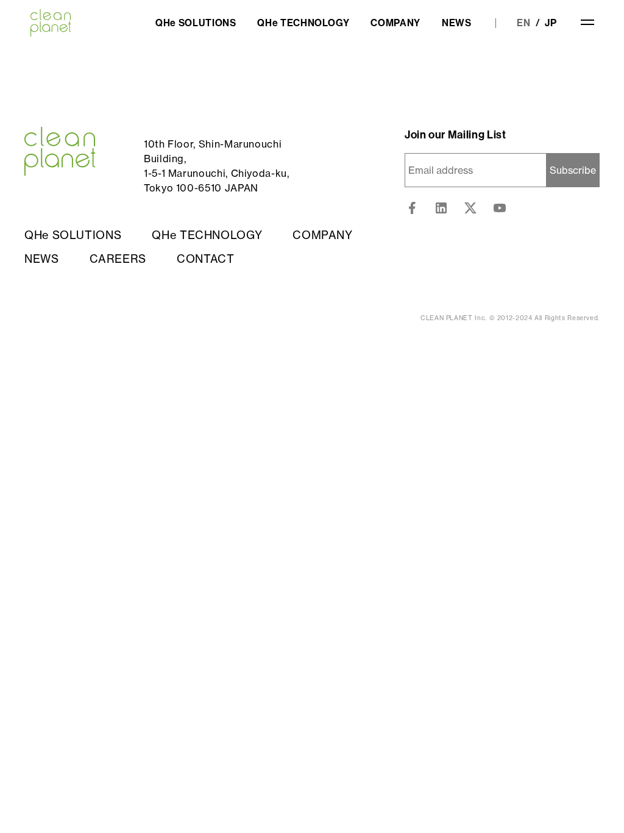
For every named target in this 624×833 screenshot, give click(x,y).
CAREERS (118, 258)
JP (551, 23)
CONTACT (205, 258)
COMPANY (395, 23)
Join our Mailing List (455, 134)
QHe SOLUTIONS (195, 23)
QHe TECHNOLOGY (303, 23)
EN (524, 23)
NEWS (457, 23)
